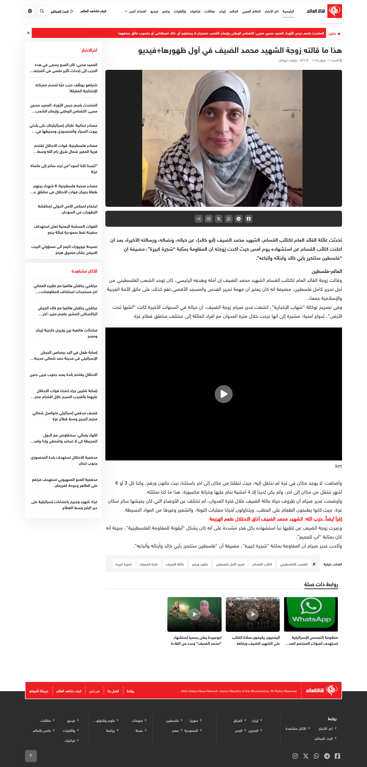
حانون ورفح (200, 563)
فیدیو (154, 10)
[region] (223, 394)
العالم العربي (251, 10)
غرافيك (195, 10)
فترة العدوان (149, 563)
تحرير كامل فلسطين (230, 563)
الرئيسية (288, 10)
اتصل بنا (113, 690)
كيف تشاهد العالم (93, 10)
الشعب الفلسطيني (294, 563)
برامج (166, 10)
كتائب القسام (262, 563)
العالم (234, 10)
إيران (222, 10)
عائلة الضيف (175, 563)
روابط (130, 690)
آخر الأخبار (272, 10)
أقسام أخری (137, 10)
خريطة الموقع (38, 690)
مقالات (209, 10)
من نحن (94, 690)
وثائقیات (180, 10)
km (338, 465)
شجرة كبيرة (124, 563)
